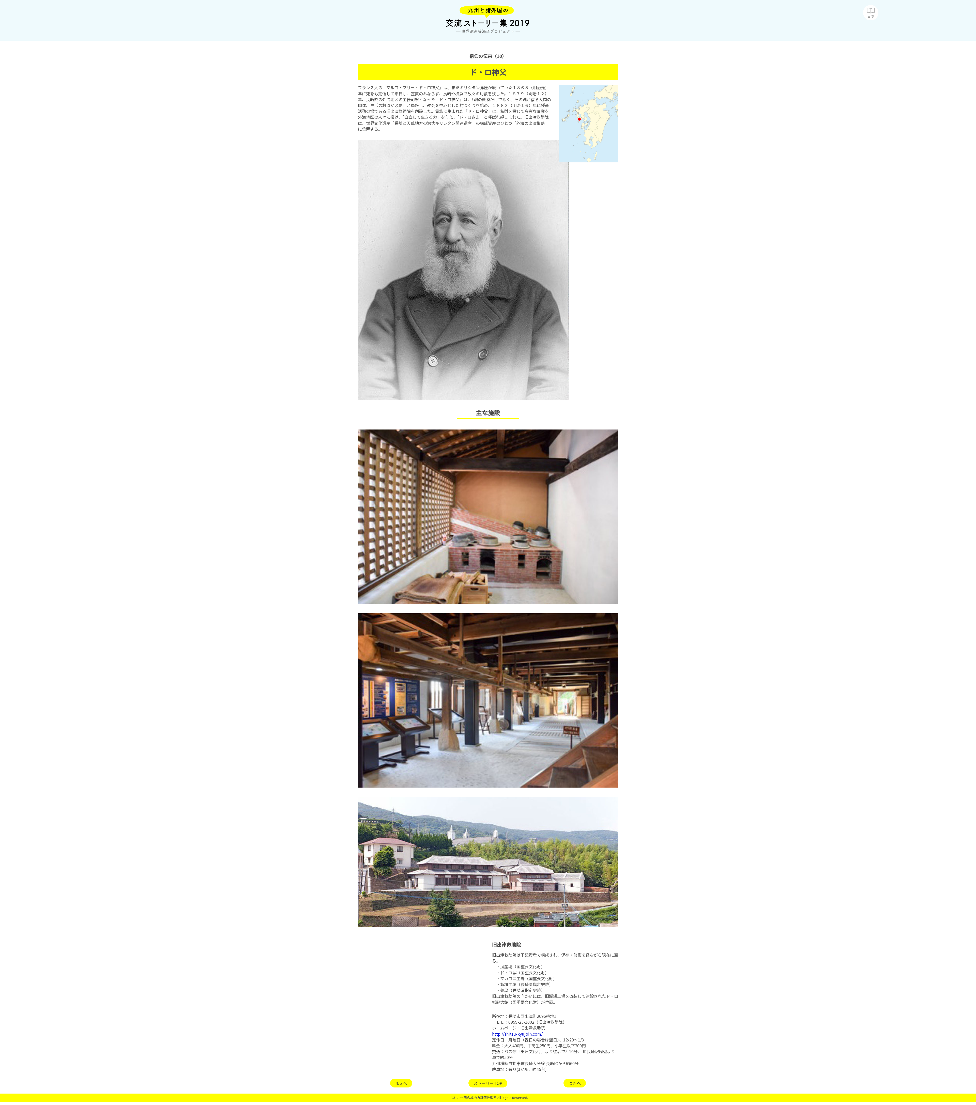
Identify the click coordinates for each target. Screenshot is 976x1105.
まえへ (401, 1083)
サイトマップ (870, 12)
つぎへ (575, 1083)
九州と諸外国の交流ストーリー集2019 (488, 20)
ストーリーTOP (488, 1083)
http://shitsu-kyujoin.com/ (517, 1034)
